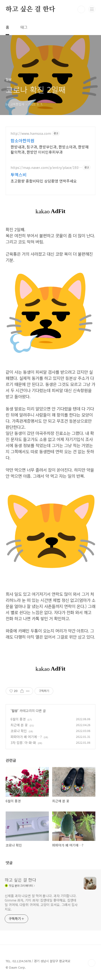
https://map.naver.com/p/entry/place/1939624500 (45, 168)
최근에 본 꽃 (19, 725)
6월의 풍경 (18, 719)
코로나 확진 (19, 730)
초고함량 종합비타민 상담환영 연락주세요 (44, 180)
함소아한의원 (23, 140)
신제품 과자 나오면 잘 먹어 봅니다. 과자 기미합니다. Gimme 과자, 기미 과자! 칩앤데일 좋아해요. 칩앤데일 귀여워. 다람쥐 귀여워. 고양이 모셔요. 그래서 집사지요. (41, 902)
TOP (91, 963)
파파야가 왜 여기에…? (26, 736)
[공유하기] (22, 691)
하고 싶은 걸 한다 (30, 9)
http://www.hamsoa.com (31, 133)
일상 (15, 710)
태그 (23, 27)
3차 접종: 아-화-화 (23, 742)
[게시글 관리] (28, 691)
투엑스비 (19, 174)
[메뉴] (91, 9)
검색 (81, 9)
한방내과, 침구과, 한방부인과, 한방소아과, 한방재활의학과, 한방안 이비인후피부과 (50, 149)
